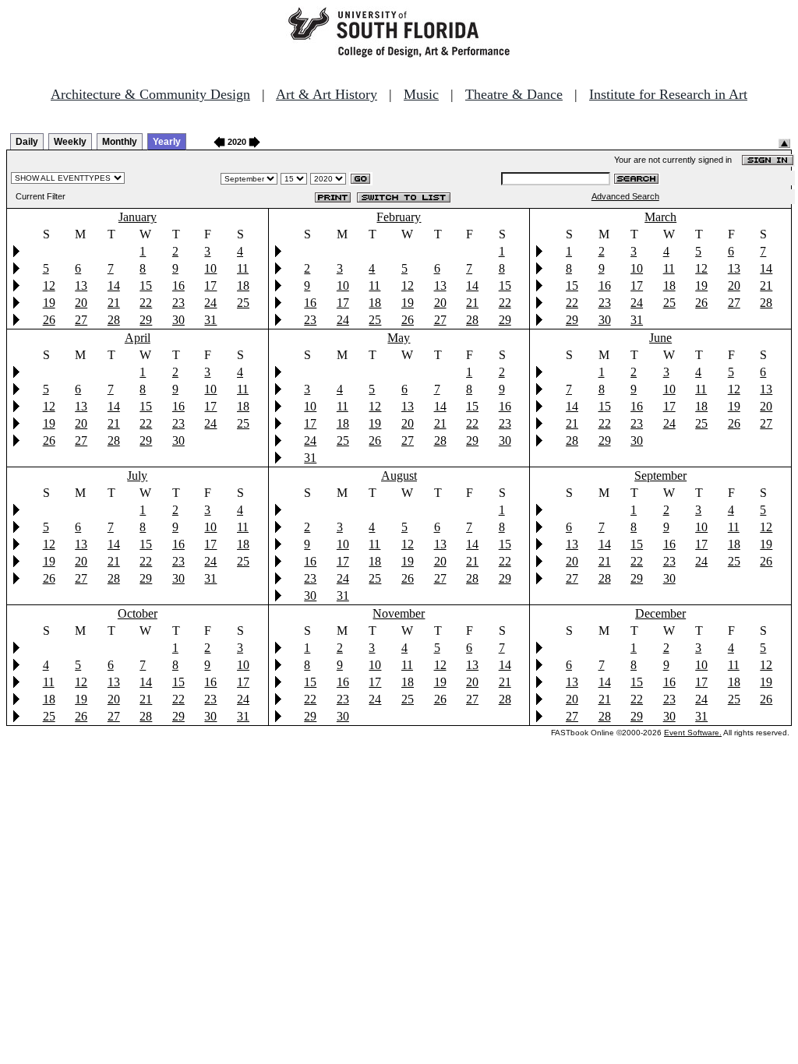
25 (243, 302)
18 (243, 285)
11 (243, 268)
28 (114, 319)
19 (49, 302)
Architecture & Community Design (150, 94)
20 (81, 302)
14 (114, 285)
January (137, 217)
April (137, 337)
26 (49, 319)
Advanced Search (625, 196)
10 (210, 268)
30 (178, 319)
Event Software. (693, 732)
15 (145, 285)
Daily (27, 141)
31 (210, 319)
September (660, 475)
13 (81, 285)
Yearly (167, 141)
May (398, 337)
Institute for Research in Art (668, 94)
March (660, 217)
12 (49, 285)
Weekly (70, 141)
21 (114, 302)
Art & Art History (326, 94)
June (660, 337)
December (660, 613)
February (398, 217)
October (137, 613)
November (399, 613)
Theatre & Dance (514, 94)
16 (178, 285)
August (399, 475)
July (137, 475)
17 (210, 285)
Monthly (119, 141)
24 (210, 302)
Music (421, 94)
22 (145, 302)
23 (178, 302)
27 (81, 319)
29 (145, 319)
